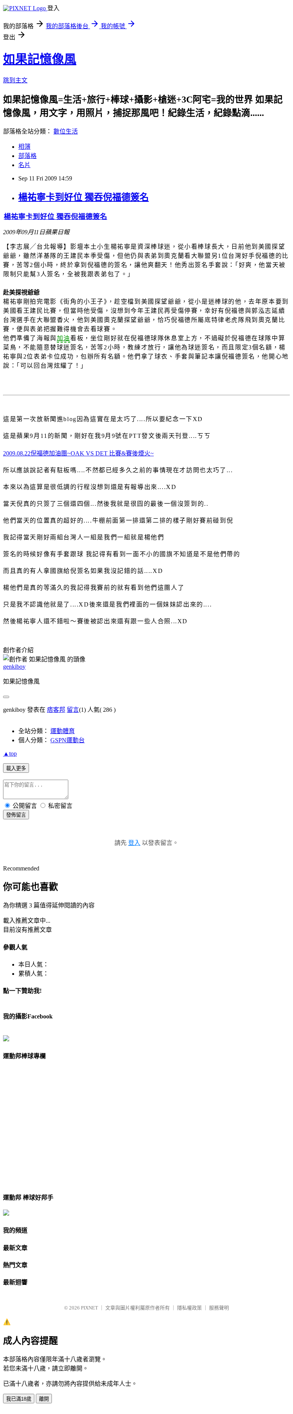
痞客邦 (56, 709)
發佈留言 (16, 815)
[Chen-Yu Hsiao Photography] (6, 1039)
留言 (73, 709)
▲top (10, 753)
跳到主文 (15, 80)
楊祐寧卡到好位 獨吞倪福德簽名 (83, 197)
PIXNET (89, 1308)
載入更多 (16, 768)
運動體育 (62, 731)
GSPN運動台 (67, 740)
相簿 (24, 146)
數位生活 (65, 131)
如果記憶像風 (39, 59)
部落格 (27, 156)
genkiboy (14, 666)
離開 (44, 1399)
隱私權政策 (189, 1308)
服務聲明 (219, 1308)
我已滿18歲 (18, 1399)
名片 (24, 165)
